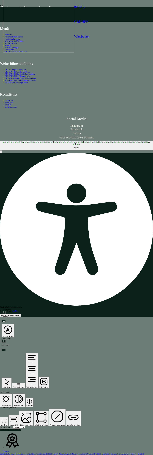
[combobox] (76, 145)
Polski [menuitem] (48, 454)
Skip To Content (6, 427)
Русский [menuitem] (55, 454)
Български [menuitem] (20, 454)
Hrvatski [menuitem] (96, 454)
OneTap (15, 311)
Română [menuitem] (62, 454)
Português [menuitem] (104, 454)
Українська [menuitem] (82, 454)
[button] (1, 151)
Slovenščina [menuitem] (122, 454)
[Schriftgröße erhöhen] (4, 312)
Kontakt (8, 105)
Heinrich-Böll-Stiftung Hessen (16, 83)
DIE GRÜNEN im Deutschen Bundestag (20, 78)
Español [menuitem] (68, 454)
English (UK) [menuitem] (5, 454)
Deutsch (5, 452)
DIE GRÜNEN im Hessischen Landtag (20, 74)
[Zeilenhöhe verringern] (4, 350)
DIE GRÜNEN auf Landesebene (17, 72)
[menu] (76, 453)
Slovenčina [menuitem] (131, 454)
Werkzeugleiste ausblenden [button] (10, 315)
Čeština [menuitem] (90, 454)
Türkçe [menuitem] (75, 454)
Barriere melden (11, 107)
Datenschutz (9, 100)
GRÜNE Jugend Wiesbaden (15, 70)
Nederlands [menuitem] (112, 454)
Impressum (9, 103)
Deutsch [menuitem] (141, 454)
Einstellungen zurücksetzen (10, 430)
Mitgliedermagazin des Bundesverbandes (20, 80)
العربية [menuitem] (13, 454)
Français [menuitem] (28, 454)
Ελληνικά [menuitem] (36, 454)
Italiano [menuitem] (43, 454)
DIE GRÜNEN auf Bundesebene (17, 76)
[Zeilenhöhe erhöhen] (4, 341)
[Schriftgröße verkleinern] (4, 321)
